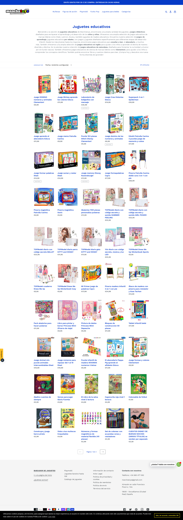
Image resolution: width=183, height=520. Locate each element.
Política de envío (100, 485)
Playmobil (68, 471)
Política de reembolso (102, 482)
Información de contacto (103, 471)
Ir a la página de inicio (43, 475)
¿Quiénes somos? (41, 480)
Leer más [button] (51, 517)
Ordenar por (38, 65)
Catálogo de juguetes (73, 479)
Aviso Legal (97, 474)
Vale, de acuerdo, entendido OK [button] (167, 515)
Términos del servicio (101, 489)
